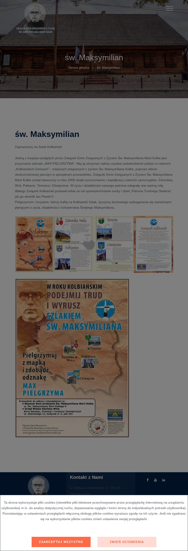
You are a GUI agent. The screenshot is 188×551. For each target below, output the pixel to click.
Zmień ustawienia (127, 542)
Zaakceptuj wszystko (61, 542)
